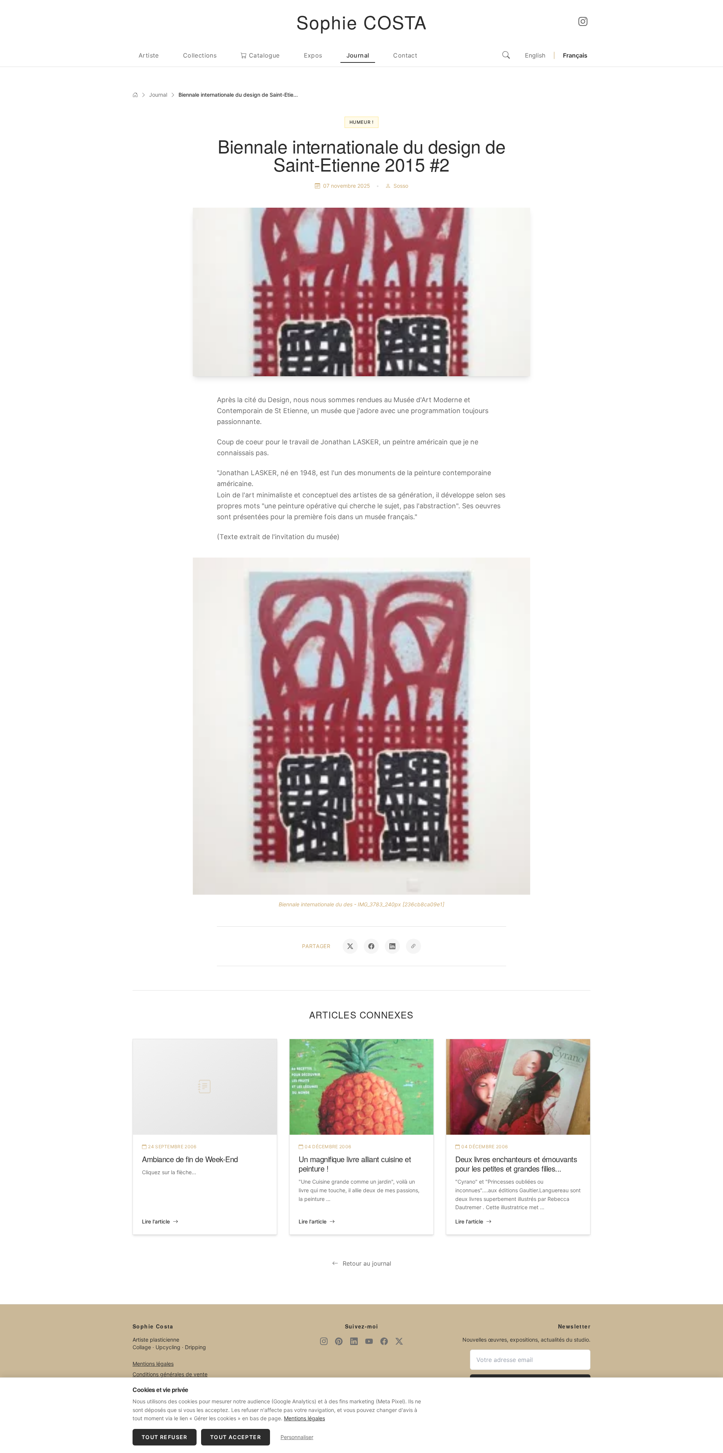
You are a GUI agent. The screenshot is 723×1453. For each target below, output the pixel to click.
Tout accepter (235, 1437)
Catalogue (263, 55)
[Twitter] (399, 1341)
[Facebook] (384, 1341)
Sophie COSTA (361, 22)
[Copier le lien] (413, 946)
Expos (313, 55)
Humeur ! (361, 122)
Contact (405, 55)
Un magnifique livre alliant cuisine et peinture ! (355, 1164)
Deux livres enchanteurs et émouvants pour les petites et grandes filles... (516, 1164)
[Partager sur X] (350, 946)
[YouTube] (369, 1341)
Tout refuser (165, 1437)
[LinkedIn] (354, 1341)
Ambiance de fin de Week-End (190, 1159)
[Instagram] (582, 22)
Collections (200, 55)
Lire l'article (156, 1221)
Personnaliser (297, 1437)
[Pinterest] (339, 1341)
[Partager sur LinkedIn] (392, 946)
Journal (357, 55)
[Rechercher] (506, 55)
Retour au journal (367, 1263)
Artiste (149, 55)
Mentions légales (153, 1363)
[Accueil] (135, 95)
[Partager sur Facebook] (371, 946)
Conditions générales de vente (170, 1374)
